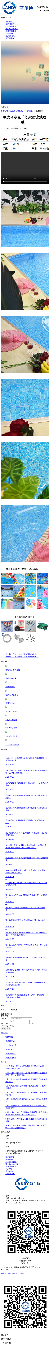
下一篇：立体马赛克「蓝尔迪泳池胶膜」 (21, 657)
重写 (8, 1028)
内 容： (5, 1023)
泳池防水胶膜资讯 (24, 111)
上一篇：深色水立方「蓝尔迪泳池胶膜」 (21, 654)
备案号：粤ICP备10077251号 (12, 1273)
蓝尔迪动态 (10, 111)
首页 (3, 111)
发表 (3, 1028)
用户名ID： (5, 1019)
